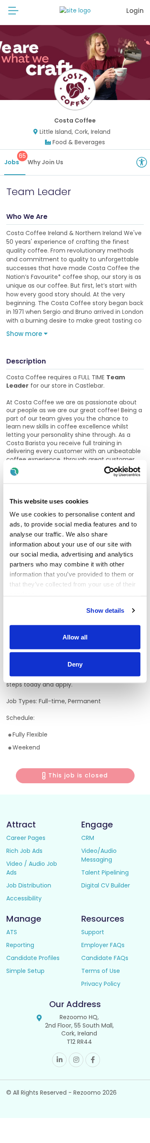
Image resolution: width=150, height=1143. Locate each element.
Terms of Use (100, 971)
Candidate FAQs (104, 958)
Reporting (20, 945)
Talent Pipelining (105, 872)
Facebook (92, 1060)
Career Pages (25, 838)
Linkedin (59, 1060)
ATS (11, 932)
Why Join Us (45, 162)
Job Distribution (28, 885)
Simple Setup (25, 971)
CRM (87, 838)
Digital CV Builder (105, 885)
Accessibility (24, 898)
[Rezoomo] (75, 10)
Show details (105, 610)
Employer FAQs (103, 945)
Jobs (14, 159)
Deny (75, 664)
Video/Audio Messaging (99, 855)
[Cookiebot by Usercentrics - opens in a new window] (105, 471)
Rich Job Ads (24, 851)
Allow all (75, 636)
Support (92, 932)
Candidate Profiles (33, 958)
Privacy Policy (100, 984)
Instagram (76, 1060)
